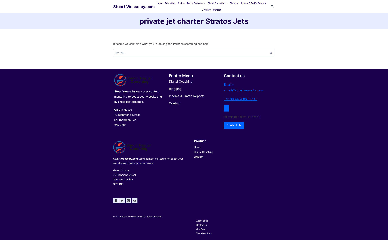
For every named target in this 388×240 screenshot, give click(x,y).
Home (159, 3)
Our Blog (200, 229)
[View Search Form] (272, 6)
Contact (217, 9)
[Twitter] (122, 200)
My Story (206, 9)
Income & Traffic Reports (253, 3)
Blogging (234, 3)
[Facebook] (116, 200)
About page (202, 220)
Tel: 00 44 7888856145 (240, 99)
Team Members (204, 233)
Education (170, 3)
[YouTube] (134, 200)
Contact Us (201, 225)
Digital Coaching (203, 151)
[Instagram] (128, 200)
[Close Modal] (226, 108)
